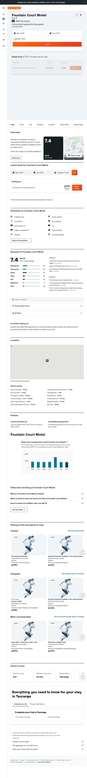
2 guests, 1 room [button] (19, 39)
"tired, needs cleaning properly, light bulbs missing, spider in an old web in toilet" (65, 289)
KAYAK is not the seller (21, 742)
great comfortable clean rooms (63, 266)
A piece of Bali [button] (16, 601)
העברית (62, 2)
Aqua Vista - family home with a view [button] (24, 642)
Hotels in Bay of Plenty (63, 760)
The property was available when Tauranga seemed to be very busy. (66, 284)
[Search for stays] (3, 19)
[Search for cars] (3, 23)
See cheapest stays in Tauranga (73, 574)
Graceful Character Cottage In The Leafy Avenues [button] (65, 556)
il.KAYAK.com (14, 760)
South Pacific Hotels (33, 760)
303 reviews (25, 21)
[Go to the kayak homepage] (14, 8)
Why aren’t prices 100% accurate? (25, 749)
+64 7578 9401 (17, 27)
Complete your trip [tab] (20, 704)
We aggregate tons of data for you (25, 745)
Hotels (22, 760)
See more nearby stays (76, 531)
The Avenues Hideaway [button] (19, 556)
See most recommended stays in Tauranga (69, 617)
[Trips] (3, 40)
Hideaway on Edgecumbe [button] (57, 642)
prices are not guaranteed (52, 735)
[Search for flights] (3, 14)
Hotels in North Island (17, 762)
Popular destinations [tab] (37, 704)
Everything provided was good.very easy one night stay (65, 270)
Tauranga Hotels (30, 762)
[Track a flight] (3, 34)
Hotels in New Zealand (47, 760)
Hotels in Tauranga (54, 717)
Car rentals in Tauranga (22, 717)
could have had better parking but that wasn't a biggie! (64, 262)
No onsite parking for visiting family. (64, 280)
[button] (84, 2)
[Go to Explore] (3, 29)
